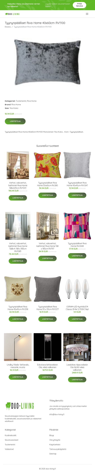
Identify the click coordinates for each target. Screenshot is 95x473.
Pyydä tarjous (79, 5)
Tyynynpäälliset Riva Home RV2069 (77, 244)
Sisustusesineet (11, 440)
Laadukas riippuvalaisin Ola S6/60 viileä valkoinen (77, 367)
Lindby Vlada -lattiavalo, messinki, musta (18, 366)
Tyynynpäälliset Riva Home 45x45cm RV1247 (77, 184)
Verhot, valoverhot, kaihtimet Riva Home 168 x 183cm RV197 (47, 246)
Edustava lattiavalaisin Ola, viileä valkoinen (47, 366)
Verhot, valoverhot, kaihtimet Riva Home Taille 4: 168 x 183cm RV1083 (18, 247)
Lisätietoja (15, 121)
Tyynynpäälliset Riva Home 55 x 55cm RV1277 (47, 307)
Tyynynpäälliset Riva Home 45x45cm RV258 (18, 307)
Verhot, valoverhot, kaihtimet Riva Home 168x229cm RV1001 (18, 185)
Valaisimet (9, 449)
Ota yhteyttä (54, 440)
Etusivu (8, 27)
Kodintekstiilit (10, 435)
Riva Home (31, 101)
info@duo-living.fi (56, 414)
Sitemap (52, 454)
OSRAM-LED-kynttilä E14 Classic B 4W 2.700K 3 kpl (77, 307)
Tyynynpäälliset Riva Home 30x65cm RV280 (47, 184)
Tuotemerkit (21, 101)
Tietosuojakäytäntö (57, 449)
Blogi (51, 435)
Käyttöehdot (54, 444)
